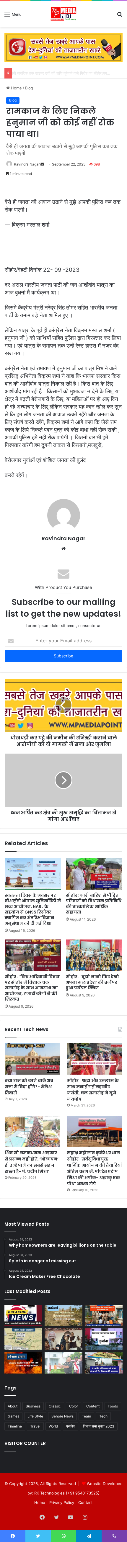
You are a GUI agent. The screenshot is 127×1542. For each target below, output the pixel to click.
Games (13, 1416)
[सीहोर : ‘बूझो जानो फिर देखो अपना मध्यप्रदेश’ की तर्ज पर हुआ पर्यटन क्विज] (94, 955)
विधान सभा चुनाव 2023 (98, 1426)
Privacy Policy (61, 1502)
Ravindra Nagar (27, 164)
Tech (103, 1416)
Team (86, 1416)
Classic (55, 1406)
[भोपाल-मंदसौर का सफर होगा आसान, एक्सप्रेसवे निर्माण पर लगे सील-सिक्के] (23, 1339)
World (53, 1426)
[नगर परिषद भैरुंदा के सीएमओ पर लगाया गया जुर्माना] (104, 1339)
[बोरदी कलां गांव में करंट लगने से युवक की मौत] (23, 1315)
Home (16, 88)
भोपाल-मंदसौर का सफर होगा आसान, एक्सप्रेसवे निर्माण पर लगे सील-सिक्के (67, 73)
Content (93, 1406)
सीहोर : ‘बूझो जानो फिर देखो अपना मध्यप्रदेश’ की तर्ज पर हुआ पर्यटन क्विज (92, 982)
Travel (35, 1426)
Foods (113, 1406)
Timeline (15, 1426)
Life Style (35, 1416)
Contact (85, 1502)
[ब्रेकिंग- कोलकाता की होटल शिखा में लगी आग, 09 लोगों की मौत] (23, 1363)
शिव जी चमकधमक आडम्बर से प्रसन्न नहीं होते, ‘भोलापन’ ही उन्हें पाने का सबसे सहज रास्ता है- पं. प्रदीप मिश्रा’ (31, 1162)
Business (33, 1406)
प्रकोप (70, 1426)
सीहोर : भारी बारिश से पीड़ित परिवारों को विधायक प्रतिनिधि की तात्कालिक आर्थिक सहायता (93, 903)
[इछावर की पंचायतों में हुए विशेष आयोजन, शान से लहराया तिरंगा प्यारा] (104, 1363)
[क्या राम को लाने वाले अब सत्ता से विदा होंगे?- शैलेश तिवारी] (32, 1059)
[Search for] (120, 16)
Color (73, 1406)
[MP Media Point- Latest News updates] (63, 14)
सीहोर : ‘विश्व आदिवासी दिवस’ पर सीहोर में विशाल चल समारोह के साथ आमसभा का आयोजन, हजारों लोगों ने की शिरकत (32, 988)
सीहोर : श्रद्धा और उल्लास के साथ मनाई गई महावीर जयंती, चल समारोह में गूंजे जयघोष (93, 1090)
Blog (29, 88)
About (12, 1406)
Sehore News (62, 1416)
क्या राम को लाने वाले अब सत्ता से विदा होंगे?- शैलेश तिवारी (29, 1087)
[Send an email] (42, 164)
